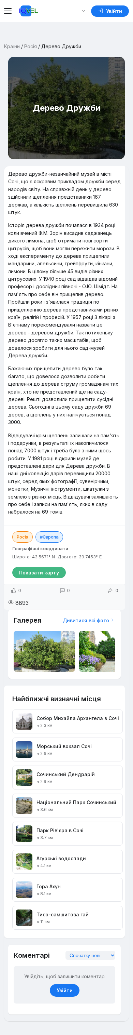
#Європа (49, 537)
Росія (30, 46)
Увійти (65, 990)
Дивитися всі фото (86, 620)
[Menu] (9, 11)
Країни (12, 46)
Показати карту (39, 572)
